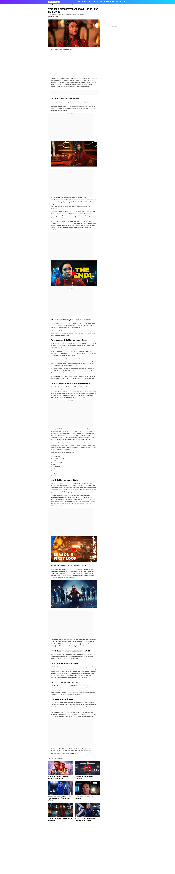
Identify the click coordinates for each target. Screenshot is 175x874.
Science (112, 1)
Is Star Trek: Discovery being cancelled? (84, 797)
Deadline (67, 753)
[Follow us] (124, 1)
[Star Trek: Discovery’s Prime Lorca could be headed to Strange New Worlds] (60, 788)
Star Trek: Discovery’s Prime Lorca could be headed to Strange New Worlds (60, 798)
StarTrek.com (57, 753)
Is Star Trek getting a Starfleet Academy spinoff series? (85, 819)
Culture (106, 1)
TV (97, 1)
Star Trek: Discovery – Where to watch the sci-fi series (58, 777)
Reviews (84, 1)
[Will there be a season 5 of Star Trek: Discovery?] (60, 810)
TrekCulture (63, 753)
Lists (94, 1)
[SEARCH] (126, 2)
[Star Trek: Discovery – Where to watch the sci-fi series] (60, 768)
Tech (79, 1)
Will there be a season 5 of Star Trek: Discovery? (60, 819)
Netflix (76, 654)
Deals (89, 1)
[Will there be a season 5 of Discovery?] (87, 768)
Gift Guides (119, 1)
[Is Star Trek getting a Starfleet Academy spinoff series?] (87, 810)
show (65, 92)
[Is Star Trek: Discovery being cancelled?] (87, 788)
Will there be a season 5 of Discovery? (84, 777)
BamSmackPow (73, 753)
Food (101, 1)
